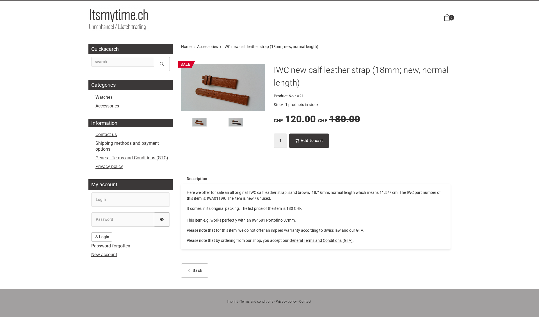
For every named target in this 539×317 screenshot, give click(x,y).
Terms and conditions (256, 302)
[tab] (194, 178)
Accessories (107, 106)
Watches (104, 97)
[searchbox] (122, 62)
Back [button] (197, 270)
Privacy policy (109, 166)
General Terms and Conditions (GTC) (131, 157)
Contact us (106, 134)
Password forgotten (110, 246)
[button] (447, 18)
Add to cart (312, 140)
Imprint (232, 302)
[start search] (162, 64)
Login (103, 237)
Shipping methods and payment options (127, 146)
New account (104, 254)
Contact (305, 302)
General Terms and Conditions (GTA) (321, 240)
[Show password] (162, 219)
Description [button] (197, 178)
